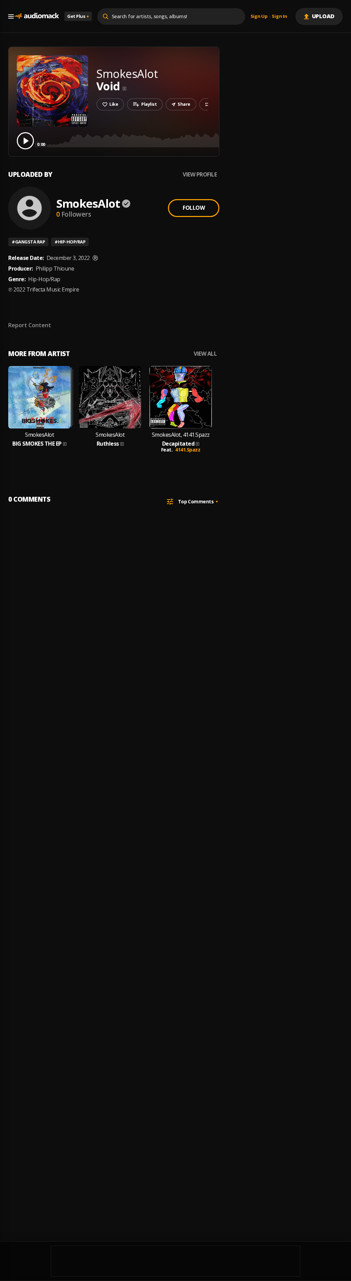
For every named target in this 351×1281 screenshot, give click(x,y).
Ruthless (108, 443)
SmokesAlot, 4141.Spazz (181, 434)
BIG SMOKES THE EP (37, 443)
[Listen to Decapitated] (180, 397)
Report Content (29, 325)
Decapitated (178, 443)
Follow (194, 207)
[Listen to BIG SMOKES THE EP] (39, 397)
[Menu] (11, 16)
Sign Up (259, 16)
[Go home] (36, 16)
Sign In (279, 16)
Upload (323, 16)
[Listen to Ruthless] (110, 397)
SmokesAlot (88, 203)
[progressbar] (190, 140)
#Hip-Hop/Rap (70, 242)
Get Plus (78, 16)
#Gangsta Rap (28, 242)
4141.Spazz (187, 449)
